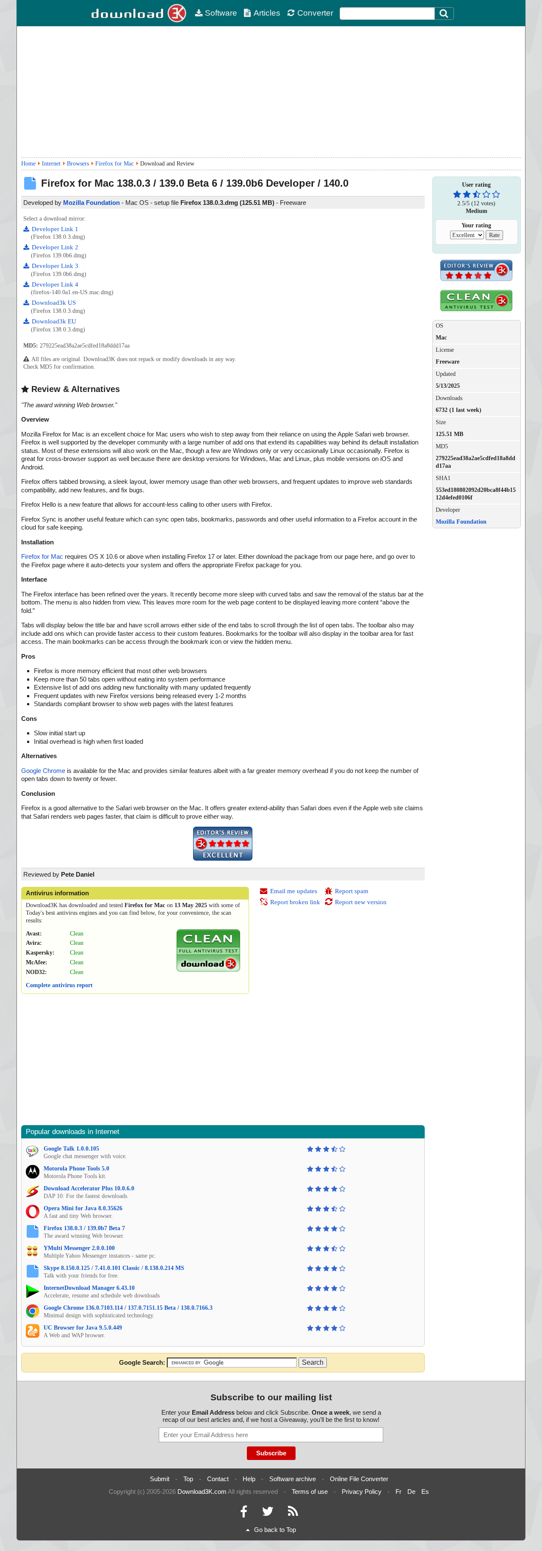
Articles (267, 12)
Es (425, 1491)
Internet (51, 163)
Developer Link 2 (55, 247)
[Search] (444, 13)
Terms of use (310, 1491)
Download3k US (54, 302)
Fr (398, 1491)
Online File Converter (359, 1478)
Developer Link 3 (55, 265)
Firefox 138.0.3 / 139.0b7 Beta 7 (84, 1228)
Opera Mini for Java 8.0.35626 (83, 1208)
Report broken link (295, 902)
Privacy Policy (362, 1491)
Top (188, 1478)
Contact (218, 1478)
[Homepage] (139, 13)
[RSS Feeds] (293, 1513)
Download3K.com (202, 1491)
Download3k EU (54, 321)
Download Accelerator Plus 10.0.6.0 (89, 1188)
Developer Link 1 (55, 229)
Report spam (351, 891)
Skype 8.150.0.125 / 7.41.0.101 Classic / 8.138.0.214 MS (114, 1268)
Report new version (361, 902)
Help (249, 1478)
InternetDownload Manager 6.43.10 (89, 1288)
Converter (315, 12)
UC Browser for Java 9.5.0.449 (83, 1328)
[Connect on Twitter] (267, 1513)
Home (28, 163)
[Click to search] (445, 13)
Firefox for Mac (114, 163)
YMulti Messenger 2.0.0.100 (79, 1248)
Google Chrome (43, 770)
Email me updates (293, 891)
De (411, 1491)
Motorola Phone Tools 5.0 (76, 1168)
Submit (159, 1478)
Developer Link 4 (55, 284)
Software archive (292, 1478)
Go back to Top (275, 1529)
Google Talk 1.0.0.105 (71, 1148)
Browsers (78, 163)
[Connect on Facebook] (244, 1513)
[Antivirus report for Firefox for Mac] (208, 969)
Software (221, 12)
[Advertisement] (271, 92)
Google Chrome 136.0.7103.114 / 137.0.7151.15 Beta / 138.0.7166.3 (128, 1308)
